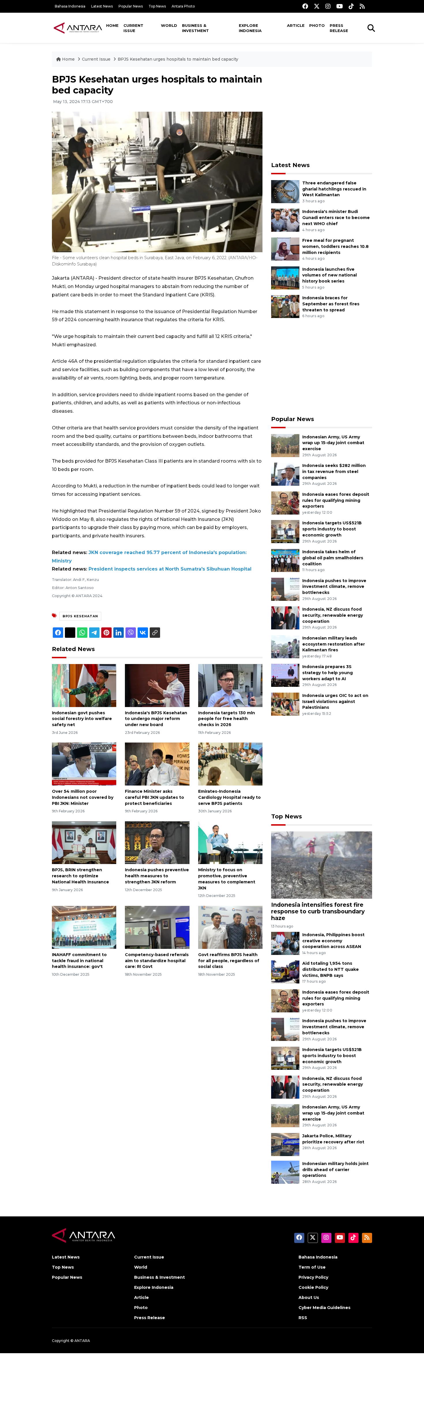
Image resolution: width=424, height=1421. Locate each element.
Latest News (102, 6)
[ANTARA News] (78, 27)
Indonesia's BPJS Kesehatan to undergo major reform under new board (156, 719)
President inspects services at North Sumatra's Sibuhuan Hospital (170, 569)
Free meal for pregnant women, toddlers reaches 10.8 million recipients (335, 246)
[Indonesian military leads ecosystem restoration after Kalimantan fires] (285, 646)
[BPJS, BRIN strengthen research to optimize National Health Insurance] (84, 842)
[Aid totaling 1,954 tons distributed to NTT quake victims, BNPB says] (285, 972)
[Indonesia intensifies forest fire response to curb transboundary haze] (321, 864)
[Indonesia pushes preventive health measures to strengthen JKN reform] (157, 842)
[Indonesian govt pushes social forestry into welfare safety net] (84, 685)
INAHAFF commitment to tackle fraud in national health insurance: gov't (79, 960)
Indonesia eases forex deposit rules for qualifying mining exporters (335, 500)
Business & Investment (195, 28)
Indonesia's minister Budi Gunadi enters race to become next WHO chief (336, 217)
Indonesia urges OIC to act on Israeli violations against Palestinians (335, 701)
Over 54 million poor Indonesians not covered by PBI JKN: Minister (82, 797)
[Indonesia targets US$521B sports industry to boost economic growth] (285, 531)
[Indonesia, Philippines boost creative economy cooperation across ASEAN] (285, 943)
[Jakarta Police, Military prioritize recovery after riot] (285, 1144)
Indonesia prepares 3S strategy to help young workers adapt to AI (327, 672)
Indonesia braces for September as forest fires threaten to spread (330, 304)
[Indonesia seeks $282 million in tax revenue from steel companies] (285, 473)
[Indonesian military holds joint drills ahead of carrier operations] (285, 1172)
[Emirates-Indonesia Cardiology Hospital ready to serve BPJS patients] (230, 763)
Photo (317, 25)
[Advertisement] (321, 114)
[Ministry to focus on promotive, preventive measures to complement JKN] (230, 842)
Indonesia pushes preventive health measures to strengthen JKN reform (157, 876)
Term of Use (312, 1267)
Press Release (339, 28)
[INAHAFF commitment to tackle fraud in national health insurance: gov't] (84, 927)
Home (112, 25)
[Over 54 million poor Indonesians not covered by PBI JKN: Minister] (84, 763)
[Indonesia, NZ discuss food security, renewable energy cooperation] (285, 617)
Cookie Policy (313, 1287)
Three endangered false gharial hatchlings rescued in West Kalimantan (334, 189)
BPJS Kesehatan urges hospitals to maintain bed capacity (178, 59)
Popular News (131, 6)
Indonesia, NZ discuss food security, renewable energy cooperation (332, 615)
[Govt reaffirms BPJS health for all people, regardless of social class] (230, 927)
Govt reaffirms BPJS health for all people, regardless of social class (228, 960)
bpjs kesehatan (80, 616)
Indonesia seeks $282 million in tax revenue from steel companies (334, 471)
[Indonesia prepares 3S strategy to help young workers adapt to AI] (285, 675)
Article (296, 25)
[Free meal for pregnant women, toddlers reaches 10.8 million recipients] (285, 248)
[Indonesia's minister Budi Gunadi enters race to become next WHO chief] (285, 220)
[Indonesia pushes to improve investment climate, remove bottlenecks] (285, 589)
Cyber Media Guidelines (324, 1307)
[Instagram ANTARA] (328, 6)
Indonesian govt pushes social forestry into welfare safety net (82, 719)
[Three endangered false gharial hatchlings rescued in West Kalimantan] (285, 191)
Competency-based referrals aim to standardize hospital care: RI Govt (157, 960)
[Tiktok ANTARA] (351, 6)
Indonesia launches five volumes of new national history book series (329, 275)
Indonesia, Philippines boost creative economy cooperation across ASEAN (333, 940)
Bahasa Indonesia (70, 6)
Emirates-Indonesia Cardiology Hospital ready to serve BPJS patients (229, 797)
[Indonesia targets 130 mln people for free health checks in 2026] (230, 685)
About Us (309, 1297)
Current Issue (133, 28)
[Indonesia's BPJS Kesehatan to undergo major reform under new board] (157, 685)
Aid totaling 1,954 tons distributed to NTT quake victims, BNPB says (330, 969)
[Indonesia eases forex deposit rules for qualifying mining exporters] (285, 502)
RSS (303, 1317)
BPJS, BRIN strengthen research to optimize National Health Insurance (80, 876)
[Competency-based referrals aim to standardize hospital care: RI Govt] (157, 927)
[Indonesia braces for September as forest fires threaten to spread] (285, 306)
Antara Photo (183, 6)
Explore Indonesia (250, 28)
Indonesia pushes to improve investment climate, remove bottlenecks (334, 586)
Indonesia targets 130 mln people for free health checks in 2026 (226, 719)
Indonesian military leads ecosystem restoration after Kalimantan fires (333, 644)
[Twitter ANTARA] (317, 6)
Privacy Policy (313, 1277)
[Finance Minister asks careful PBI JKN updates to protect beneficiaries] (157, 763)
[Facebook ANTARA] (305, 6)
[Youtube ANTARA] (339, 6)
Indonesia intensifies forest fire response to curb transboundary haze (318, 911)
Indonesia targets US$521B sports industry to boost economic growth (332, 529)
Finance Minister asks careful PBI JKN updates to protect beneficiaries (154, 797)
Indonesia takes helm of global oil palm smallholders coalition (332, 557)
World (169, 25)
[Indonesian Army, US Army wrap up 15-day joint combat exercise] (285, 445)
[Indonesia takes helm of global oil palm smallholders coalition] (285, 560)
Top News (157, 6)
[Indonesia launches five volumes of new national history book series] (285, 277)
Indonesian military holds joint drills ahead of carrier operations (335, 1169)
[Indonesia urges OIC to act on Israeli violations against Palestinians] (285, 703)
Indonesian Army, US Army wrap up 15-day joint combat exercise (333, 443)
